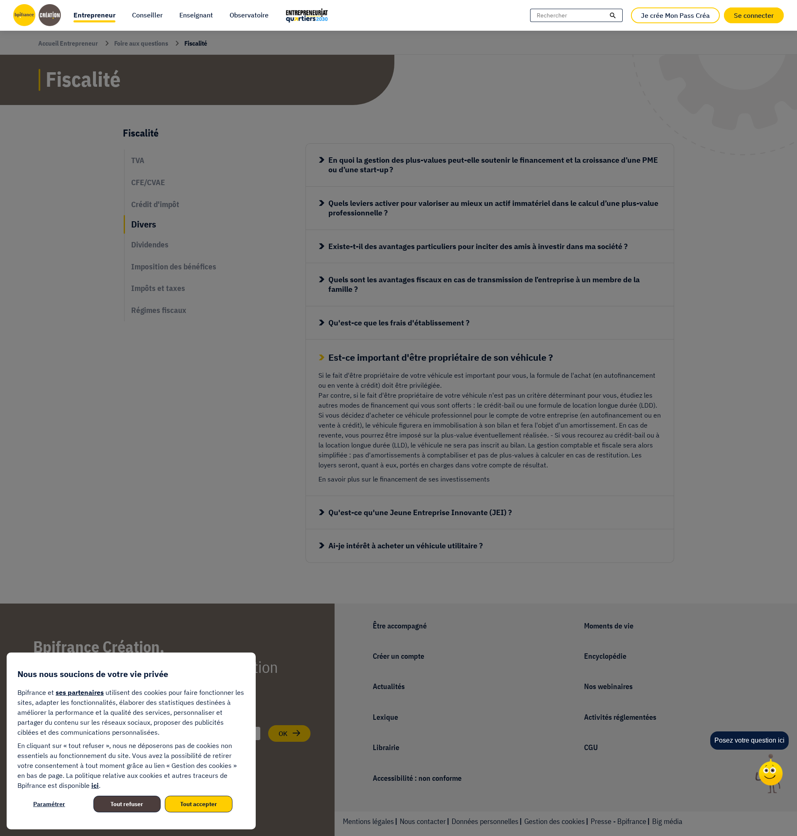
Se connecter (754, 15)
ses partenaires (80, 692)
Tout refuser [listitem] (126, 804)
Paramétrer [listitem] (49, 804)
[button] (94, 15)
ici (95, 785)
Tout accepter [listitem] (198, 804)
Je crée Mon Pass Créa (675, 15)
